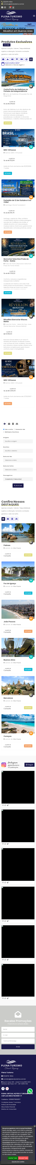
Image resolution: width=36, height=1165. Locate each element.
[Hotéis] (13, 424)
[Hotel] (8, 59)
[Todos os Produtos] (31, 59)
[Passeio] (17, 59)
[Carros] (17, 424)
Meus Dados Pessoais (8, 1107)
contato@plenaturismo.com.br (13, 4)
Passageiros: (8, 475)
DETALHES (8, 123)
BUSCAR (19, 485)
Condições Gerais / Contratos (11, 1102)
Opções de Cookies (18, 1162)
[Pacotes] (9, 424)
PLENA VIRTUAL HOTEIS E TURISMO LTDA (17, 1093)
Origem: (6, 437)
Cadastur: (10, 1099)
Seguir (30, 765)
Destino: (6, 447)
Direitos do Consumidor (9, 1109)
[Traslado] (22, 59)
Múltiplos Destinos (12, 432)
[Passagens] (5, 424)
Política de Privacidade (8, 1105)
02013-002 (24, 1084)
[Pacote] (3, 59)
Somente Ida (20, 429)
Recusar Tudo (23, 1158)
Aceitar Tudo (13, 1158)
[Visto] (26, 59)
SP (16, 1084)
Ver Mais (6, 45)
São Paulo (10, 1084)
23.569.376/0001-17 (14, 1096)
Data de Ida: (7, 456)
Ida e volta (9, 429)
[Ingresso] (12, 59)
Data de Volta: (8, 466)
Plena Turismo (7, 1072)
